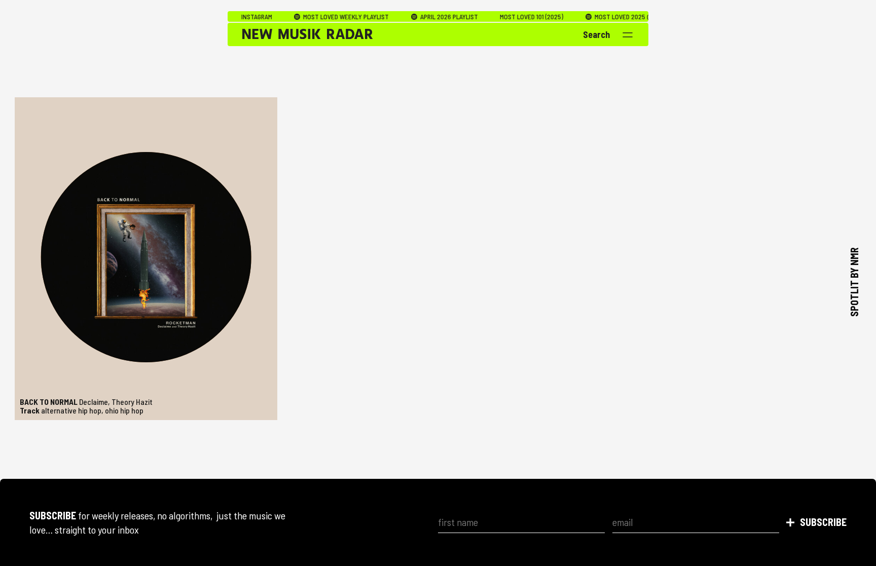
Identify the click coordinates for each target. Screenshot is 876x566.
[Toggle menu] (628, 35)
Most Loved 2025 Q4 (604, 16)
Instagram (238, 16)
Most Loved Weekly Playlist (327, 16)
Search (596, 34)
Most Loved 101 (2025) (513, 16)
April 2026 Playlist (430, 16)
